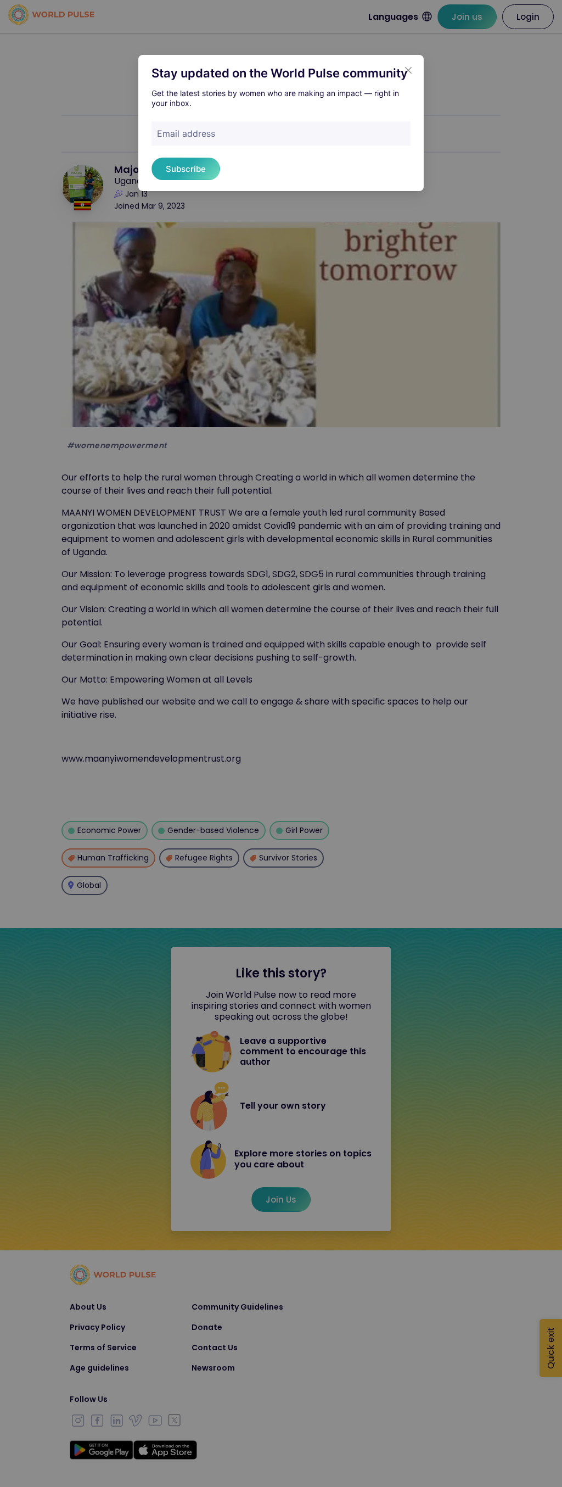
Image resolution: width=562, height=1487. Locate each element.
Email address (186, 133)
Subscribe (186, 169)
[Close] (408, 70)
